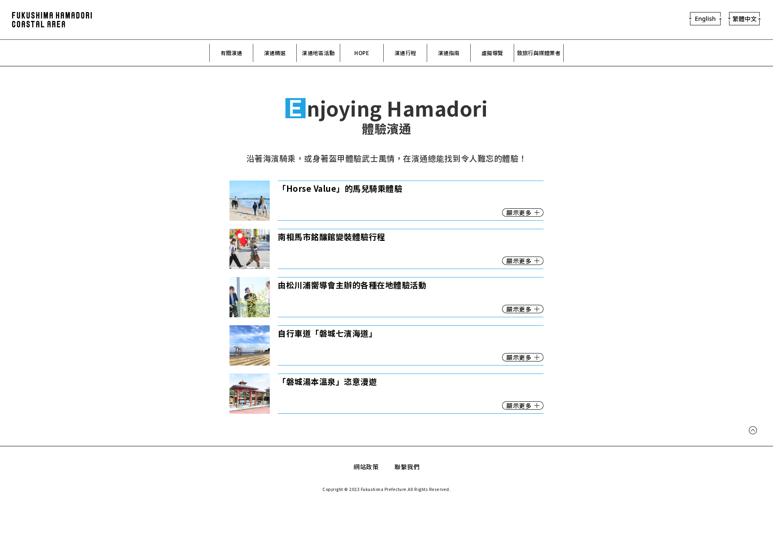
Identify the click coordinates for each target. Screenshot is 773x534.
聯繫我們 (407, 466)
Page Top (753, 433)
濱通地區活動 (318, 53)
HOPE (361, 53)
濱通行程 (405, 53)
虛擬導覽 (492, 53)
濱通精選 (275, 53)
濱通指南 (449, 53)
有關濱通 (231, 53)
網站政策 (365, 466)
